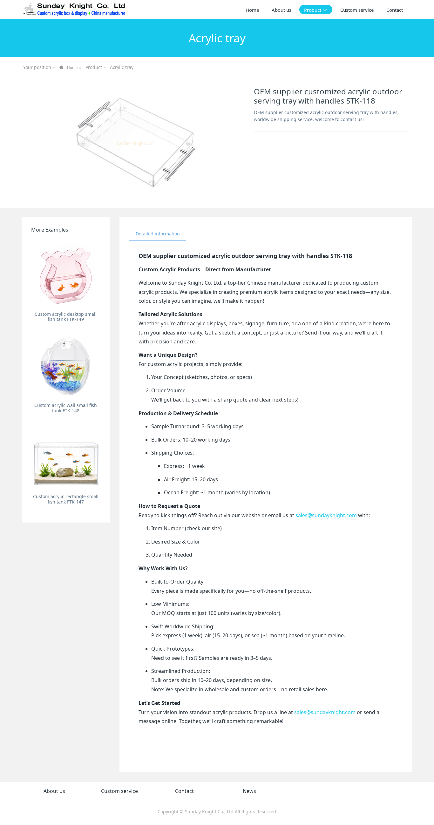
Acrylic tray (121, 67)
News (249, 791)
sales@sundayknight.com (326, 515)
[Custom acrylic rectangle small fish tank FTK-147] (65, 456)
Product (93, 67)
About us (54, 791)
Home (252, 10)
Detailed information (158, 234)
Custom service (119, 791)
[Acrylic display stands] (74, 9)
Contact (184, 791)
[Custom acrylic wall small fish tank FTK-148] (65, 364)
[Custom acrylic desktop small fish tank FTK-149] (65, 273)
